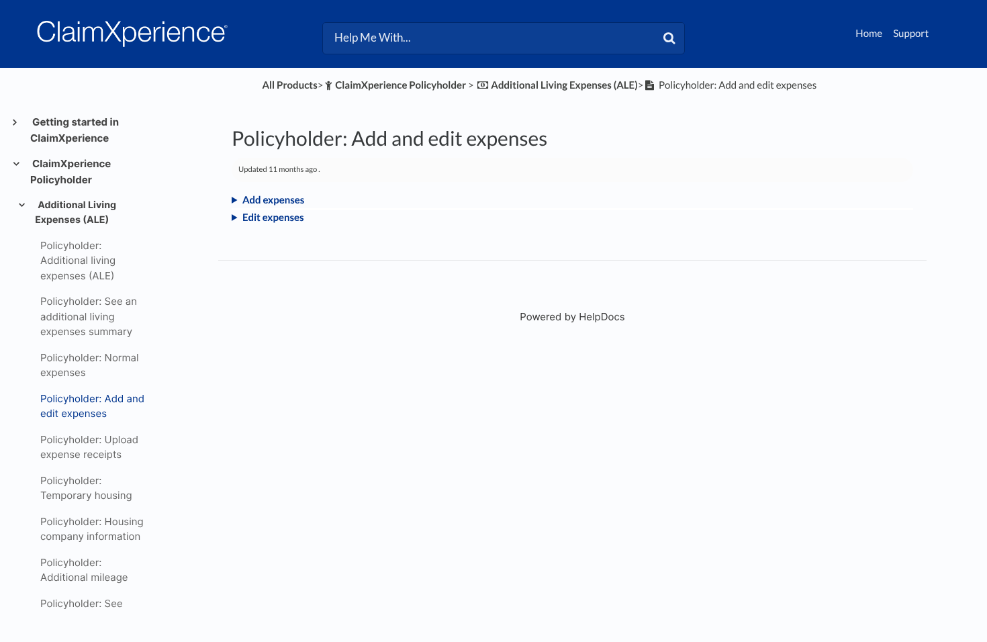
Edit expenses (273, 218)
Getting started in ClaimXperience (74, 130)
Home (868, 34)
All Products (289, 85)
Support (911, 34)
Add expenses (273, 200)
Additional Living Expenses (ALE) (75, 212)
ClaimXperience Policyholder (70, 171)
